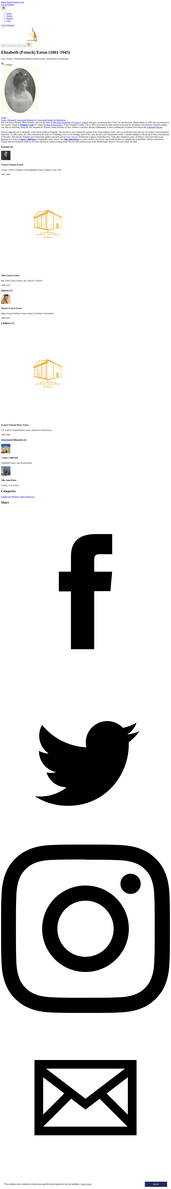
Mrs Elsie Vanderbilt (61, 122)
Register (10, 4)
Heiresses (15, 497)
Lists (22, 2)
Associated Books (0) (47, 120)
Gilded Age (6, 497)
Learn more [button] (86, 1184)
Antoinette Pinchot (154, 127)
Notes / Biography (9, 120)
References (61, 120)
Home (3, 2)
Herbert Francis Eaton (53, 125)
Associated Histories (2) (27, 120)
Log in (4, 4)
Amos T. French (81, 122)
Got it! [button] (156, 1184)
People (10, 2)
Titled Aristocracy (27, 497)
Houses (16, 2)
